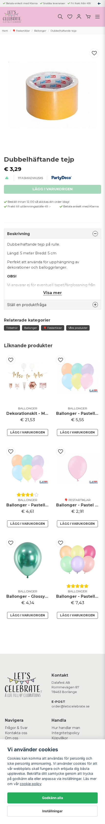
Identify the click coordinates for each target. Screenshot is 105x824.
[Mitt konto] (79, 17)
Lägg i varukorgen (27, 432)
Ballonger (40, 30)
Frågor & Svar (16, 728)
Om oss (11, 738)
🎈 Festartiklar (21, 30)
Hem (5, 30)
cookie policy (31, 784)
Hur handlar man (66, 728)
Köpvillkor (60, 738)
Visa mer (52, 292)
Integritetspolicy (66, 733)
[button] (99, 3)
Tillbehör (12, 328)
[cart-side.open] (88, 17)
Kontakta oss (16, 733)
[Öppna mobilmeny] (97, 17)
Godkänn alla (52, 798)
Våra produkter (77, 328)
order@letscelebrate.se (71, 706)
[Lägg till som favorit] (69, 17)
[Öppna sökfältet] (60, 17)
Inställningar (52, 811)
